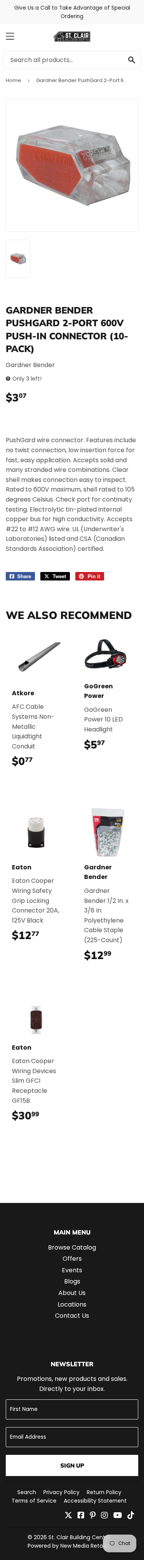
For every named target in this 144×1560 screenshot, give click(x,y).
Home (13, 80)
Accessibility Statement (95, 1501)
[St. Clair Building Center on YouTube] (117, 1515)
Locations (72, 1304)
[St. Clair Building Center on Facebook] (81, 1515)
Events (72, 1270)
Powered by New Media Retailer (69, 1546)
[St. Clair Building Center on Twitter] (68, 1515)
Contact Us (72, 1315)
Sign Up (72, 1465)
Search (26, 1492)
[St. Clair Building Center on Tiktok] (130, 1515)
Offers (72, 1258)
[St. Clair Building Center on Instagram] (104, 1515)
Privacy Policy (61, 1492)
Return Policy (104, 1492)
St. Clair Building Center (79, 1537)
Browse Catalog (72, 1247)
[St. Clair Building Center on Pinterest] (93, 1515)
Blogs (72, 1281)
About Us (72, 1292)
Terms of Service (34, 1501)
